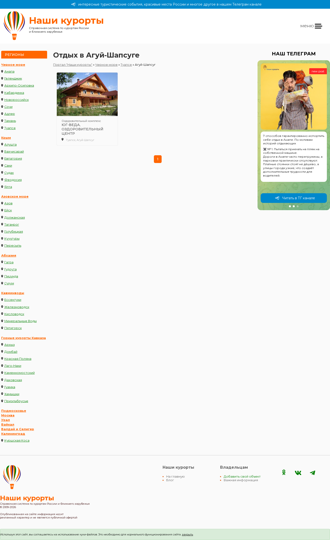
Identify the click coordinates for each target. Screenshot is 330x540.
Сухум (9, 283)
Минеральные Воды (20, 321)
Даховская (13, 380)
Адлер (9, 114)
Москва (7, 415)
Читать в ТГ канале (298, 198)
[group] (294, 135)
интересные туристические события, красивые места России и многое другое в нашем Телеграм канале (170, 4)
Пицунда (11, 276)
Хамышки (11, 394)
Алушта (10, 144)
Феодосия (13, 180)
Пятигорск (13, 328)
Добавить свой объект (242, 476)
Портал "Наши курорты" (72, 65)
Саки (8, 165)
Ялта (8, 187)
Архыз (9, 345)
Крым (6, 138)
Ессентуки (12, 300)
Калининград (13, 434)
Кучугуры (12, 238)
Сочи (8, 107)
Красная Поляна (17, 359)
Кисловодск (14, 314)
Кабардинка (14, 93)
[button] (290, 206)
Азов (8, 203)
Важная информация (241, 480)
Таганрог (11, 224)
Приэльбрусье (16, 401)
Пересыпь (12, 245)
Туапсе (10, 128)
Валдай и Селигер (17, 429)
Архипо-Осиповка (19, 85)
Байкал (7, 424)
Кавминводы (12, 293)
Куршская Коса (16, 440)
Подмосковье (13, 411)
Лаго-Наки (12, 366)
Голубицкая (13, 231)
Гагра (9, 262)
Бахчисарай (14, 151)
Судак (9, 173)
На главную (175, 476)
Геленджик (13, 78)
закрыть (187, 534)
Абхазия (8, 255)
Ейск (8, 210)
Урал (5, 420)
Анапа (9, 71)
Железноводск (16, 307)
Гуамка (9, 387)
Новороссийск (16, 100)
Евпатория (13, 158)
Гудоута (10, 269)
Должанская (14, 217)
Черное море (13, 65)
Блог (170, 480)
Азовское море (15, 196)
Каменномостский (19, 373)
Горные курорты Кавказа (23, 338)
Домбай (10, 352)
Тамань (10, 121)
